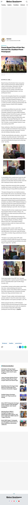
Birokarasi (3, 45)
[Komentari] (2, 347)
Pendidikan (16, 5)
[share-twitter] (23, 347)
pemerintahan (18, 343)
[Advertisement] (14, 21)
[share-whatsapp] (25, 347)
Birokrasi (23, 5)
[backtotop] (14, 494)
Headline (9, 5)
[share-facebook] (20, 347)
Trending (3, 5)
